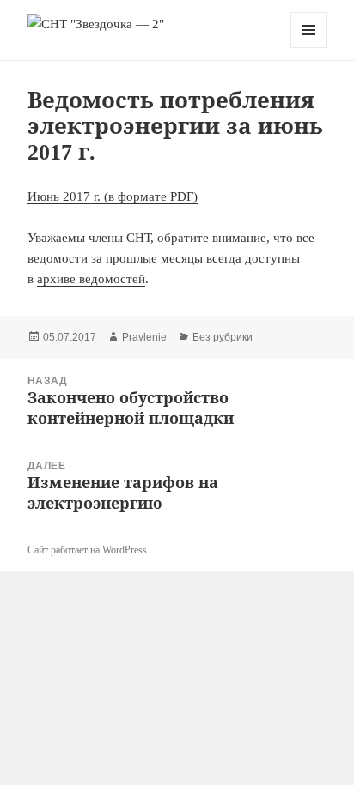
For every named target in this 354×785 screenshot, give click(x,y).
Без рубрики (222, 337)
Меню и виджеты (309, 47)
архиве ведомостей (91, 279)
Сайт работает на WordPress (87, 550)
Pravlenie (144, 337)
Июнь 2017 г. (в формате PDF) (112, 196)
